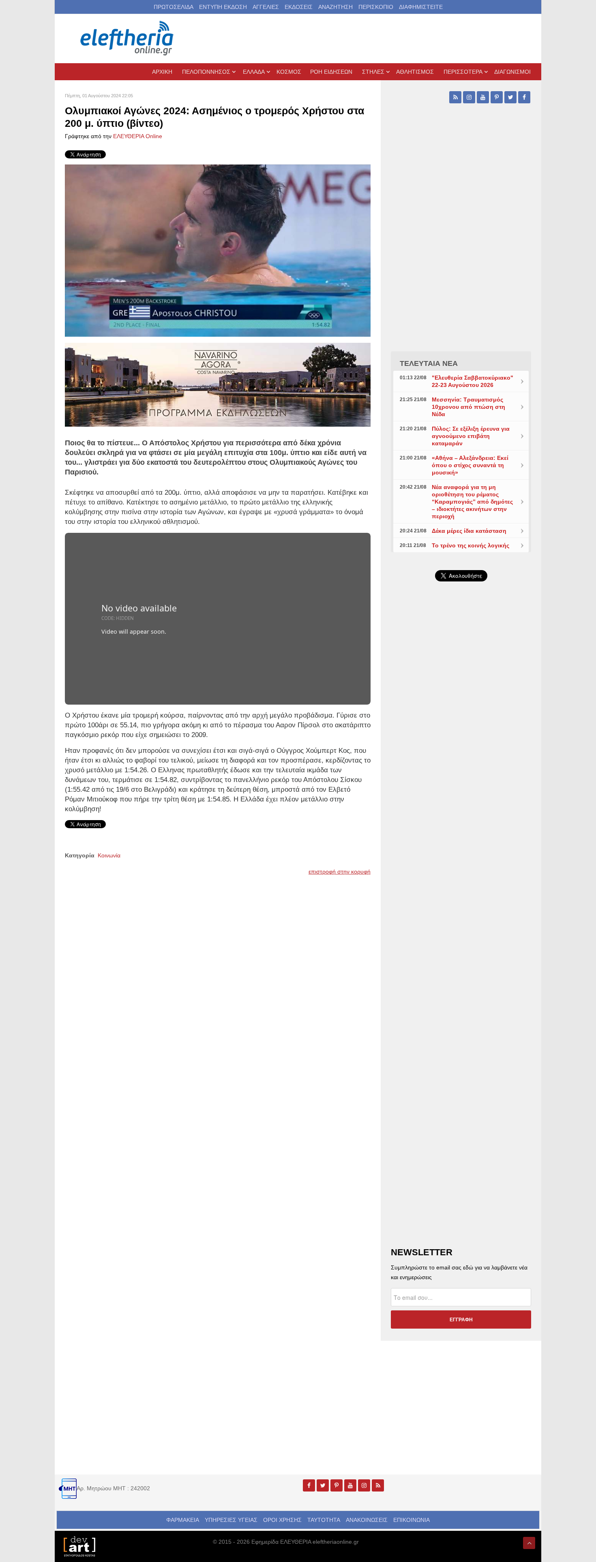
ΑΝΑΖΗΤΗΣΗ (335, 7)
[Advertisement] (461, 780)
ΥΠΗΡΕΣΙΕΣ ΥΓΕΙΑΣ (231, 1520)
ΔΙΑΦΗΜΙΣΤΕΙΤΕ (421, 7)
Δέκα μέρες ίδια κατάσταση (469, 531)
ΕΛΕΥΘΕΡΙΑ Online (137, 136)
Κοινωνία (109, 855)
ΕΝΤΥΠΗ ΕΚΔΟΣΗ (223, 7)
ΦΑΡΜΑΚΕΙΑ (182, 1520)
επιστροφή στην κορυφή (340, 871)
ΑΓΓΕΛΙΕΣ (266, 7)
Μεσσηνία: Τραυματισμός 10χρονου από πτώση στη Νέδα (468, 406)
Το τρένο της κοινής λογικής (470, 545)
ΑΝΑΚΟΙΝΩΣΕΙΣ (367, 1520)
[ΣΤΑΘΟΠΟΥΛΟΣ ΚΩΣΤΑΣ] (79, 1546)
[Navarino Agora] (218, 384)
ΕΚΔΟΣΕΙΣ (299, 7)
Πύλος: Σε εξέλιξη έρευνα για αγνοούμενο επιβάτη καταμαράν (471, 436)
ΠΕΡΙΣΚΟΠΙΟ (375, 7)
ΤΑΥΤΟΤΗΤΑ (323, 1520)
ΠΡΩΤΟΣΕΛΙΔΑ (173, 7)
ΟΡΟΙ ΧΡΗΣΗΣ (282, 1520)
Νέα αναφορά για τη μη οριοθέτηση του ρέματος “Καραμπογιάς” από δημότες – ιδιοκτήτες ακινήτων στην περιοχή (472, 501)
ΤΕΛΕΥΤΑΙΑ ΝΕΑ (429, 363)
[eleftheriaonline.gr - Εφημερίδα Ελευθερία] (128, 38)
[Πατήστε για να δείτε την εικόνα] (218, 250)
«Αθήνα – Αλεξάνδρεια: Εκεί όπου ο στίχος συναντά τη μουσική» (470, 465)
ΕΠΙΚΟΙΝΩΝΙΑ (411, 1520)
